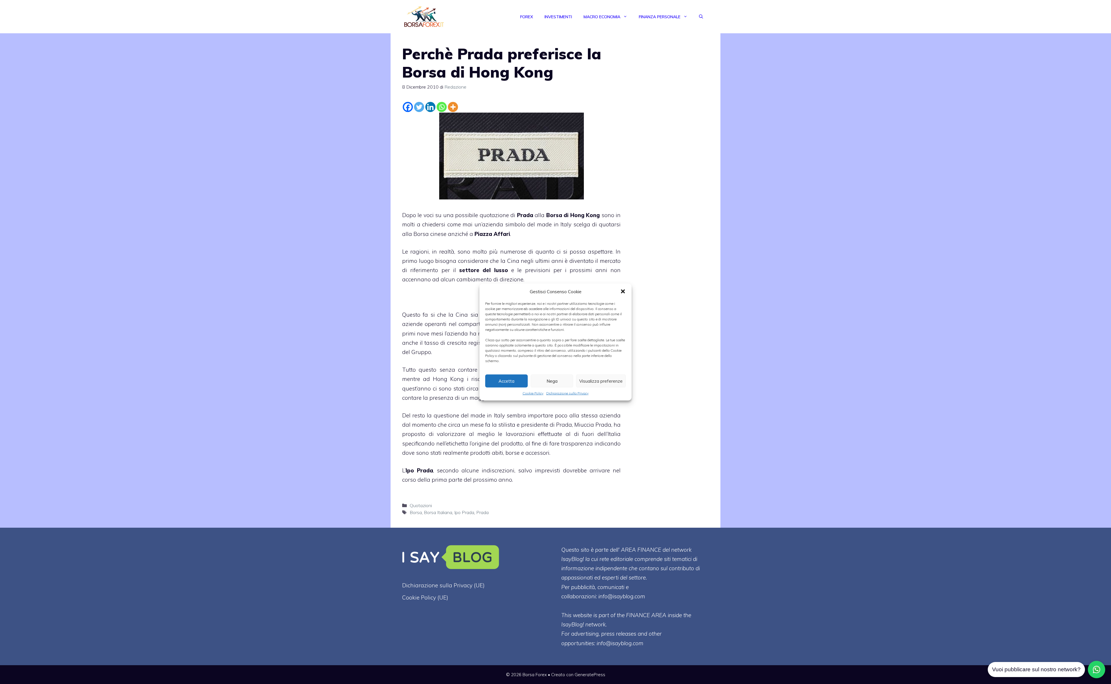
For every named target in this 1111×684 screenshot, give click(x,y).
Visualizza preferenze (601, 381)
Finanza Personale (659, 16)
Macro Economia (602, 16)
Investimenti (558, 16)
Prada (525, 215)
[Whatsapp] (442, 107)
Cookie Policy (533, 393)
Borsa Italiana (438, 512)
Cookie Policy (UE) (425, 597)
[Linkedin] (430, 107)
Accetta (506, 381)
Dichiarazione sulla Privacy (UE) (443, 585)
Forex (526, 16)
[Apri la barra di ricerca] (701, 16)
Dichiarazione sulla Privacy (567, 393)
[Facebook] (408, 107)
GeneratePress (590, 674)
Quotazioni (421, 505)
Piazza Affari (492, 233)
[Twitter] (419, 107)
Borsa (416, 512)
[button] (623, 291)
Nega (552, 381)
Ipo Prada (419, 470)
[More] (453, 107)
